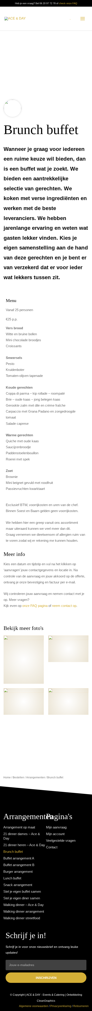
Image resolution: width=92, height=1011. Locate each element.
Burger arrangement (18, 871)
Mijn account (55, 834)
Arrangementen (35, 777)
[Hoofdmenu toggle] (83, 18)
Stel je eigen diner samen (21, 898)
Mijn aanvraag (56, 827)
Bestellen (18, 777)
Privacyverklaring (60, 1006)
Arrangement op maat (19, 827)
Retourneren (81, 1006)
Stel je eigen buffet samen (22, 891)
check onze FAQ (68, 3)
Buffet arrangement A (18, 858)
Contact (51, 847)
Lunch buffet (12, 878)
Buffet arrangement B (18, 865)
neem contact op (64, 606)
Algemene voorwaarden (33, 1006)
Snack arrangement (17, 885)
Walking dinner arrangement (23, 911)
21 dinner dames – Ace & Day (21, 836)
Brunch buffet (13, 851)
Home (7, 777)
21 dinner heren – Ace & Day (24, 845)
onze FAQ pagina (35, 606)
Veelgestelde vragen (60, 840)
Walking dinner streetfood (21, 918)
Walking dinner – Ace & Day (23, 905)
